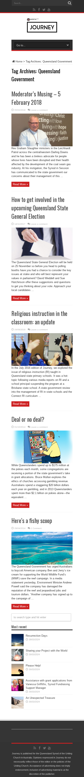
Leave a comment (39, 110)
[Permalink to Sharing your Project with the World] (17, 660)
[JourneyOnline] (42, 29)
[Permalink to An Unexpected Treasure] (17, 707)
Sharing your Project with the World (46, 650)
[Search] (69, 3)
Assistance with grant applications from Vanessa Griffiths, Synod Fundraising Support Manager (49, 684)
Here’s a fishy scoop (31, 520)
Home (18, 61)
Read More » (20, 184)
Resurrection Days (37, 635)
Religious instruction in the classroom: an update (39, 317)
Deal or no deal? (27, 419)
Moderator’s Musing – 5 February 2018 (36, 98)
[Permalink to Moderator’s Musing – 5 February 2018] (42, 145)
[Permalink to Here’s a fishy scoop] (42, 563)
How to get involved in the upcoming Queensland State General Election (39, 207)
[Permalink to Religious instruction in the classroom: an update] (42, 365)
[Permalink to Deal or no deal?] (42, 462)
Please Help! (33, 665)
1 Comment (36, 528)
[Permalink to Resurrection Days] (17, 645)
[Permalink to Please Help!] (17, 675)
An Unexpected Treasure (40, 697)
